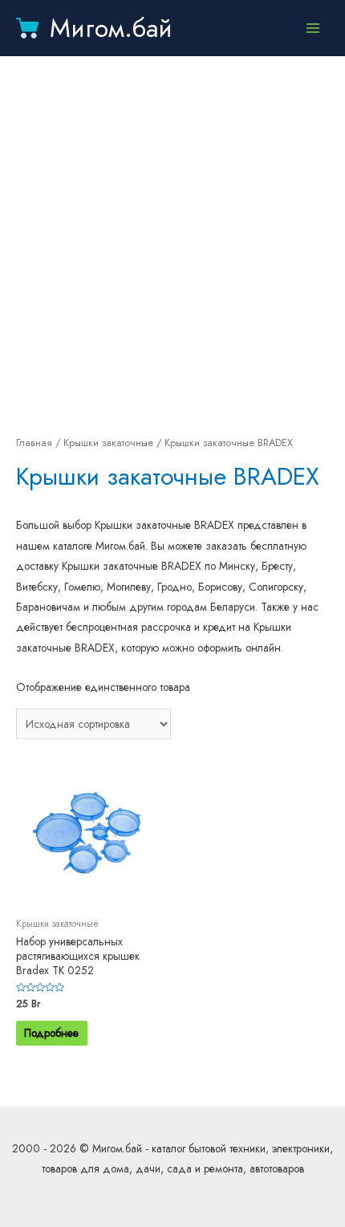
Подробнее (51, 1033)
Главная (34, 443)
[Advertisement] (172, 244)
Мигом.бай (111, 28)
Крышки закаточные (108, 443)
